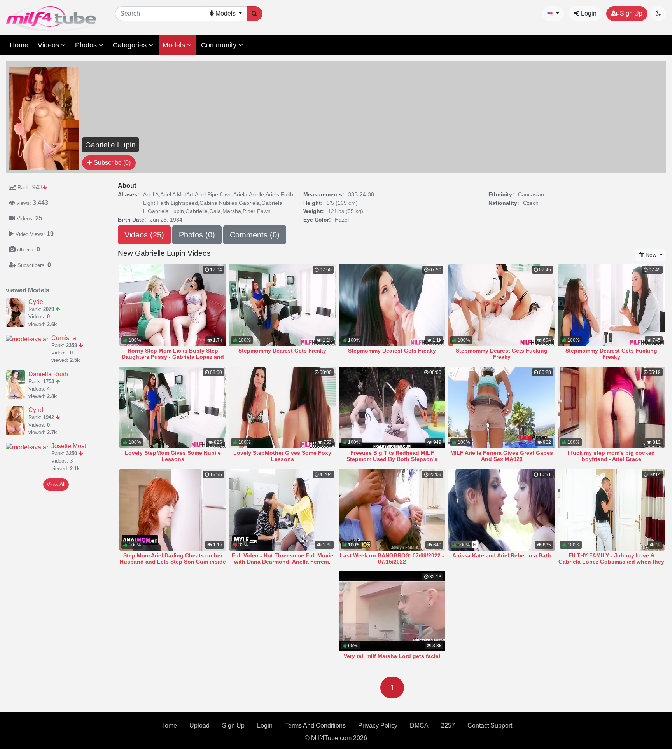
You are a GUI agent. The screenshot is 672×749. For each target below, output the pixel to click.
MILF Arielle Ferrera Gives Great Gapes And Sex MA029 (501, 456)
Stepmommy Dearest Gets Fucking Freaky (502, 353)
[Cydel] (17, 312)
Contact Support (489, 725)
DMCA (419, 725)
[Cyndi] (17, 420)
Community (219, 45)
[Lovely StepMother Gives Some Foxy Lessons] (282, 408)
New (651, 254)
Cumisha (63, 338)
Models (175, 45)
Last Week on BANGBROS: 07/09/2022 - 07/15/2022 (392, 558)
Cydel (36, 302)
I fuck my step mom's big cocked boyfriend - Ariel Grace (611, 456)
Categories (131, 45)
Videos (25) (144, 234)
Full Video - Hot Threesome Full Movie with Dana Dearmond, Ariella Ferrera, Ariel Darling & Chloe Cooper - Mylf (282, 561)
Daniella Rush (48, 374)
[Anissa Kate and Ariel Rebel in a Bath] (501, 510)
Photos (87, 45)
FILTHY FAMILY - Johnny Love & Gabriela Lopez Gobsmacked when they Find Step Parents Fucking (611, 561)
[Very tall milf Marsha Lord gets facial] (392, 611)
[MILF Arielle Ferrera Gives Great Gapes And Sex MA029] (501, 408)
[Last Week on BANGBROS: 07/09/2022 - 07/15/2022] (392, 510)
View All (56, 484)
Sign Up (630, 13)
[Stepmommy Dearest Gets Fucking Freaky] (501, 305)
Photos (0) (197, 234)
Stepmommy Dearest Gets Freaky (282, 350)
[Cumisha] (28, 339)
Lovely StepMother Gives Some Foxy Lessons (282, 456)
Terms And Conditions (315, 725)
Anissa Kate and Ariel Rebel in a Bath (501, 555)
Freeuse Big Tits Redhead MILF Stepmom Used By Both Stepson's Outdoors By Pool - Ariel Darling (392, 459)
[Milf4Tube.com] (51, 19)
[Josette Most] (28, 447)
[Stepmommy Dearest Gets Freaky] (282, 305)
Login (588, 13)
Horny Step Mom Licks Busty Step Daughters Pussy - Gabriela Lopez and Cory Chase (173, 356)
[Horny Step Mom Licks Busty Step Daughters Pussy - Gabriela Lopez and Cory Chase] (172, 305)
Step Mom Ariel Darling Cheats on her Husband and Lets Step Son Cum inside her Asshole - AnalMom (173, 561)
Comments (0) (255, 234)
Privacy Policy (377, 725)
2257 (448, 725)
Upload (199, 725)
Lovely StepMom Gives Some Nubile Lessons (173, 456)
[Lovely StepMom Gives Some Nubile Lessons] (172, 408)
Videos (49, 45)
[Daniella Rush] (17, 384)
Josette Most (68, 446)
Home (19, 45)
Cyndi (36, 410)
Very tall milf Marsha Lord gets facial (392, 656)
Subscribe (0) (111, 162)
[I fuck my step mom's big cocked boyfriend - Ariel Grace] (611, 408)
